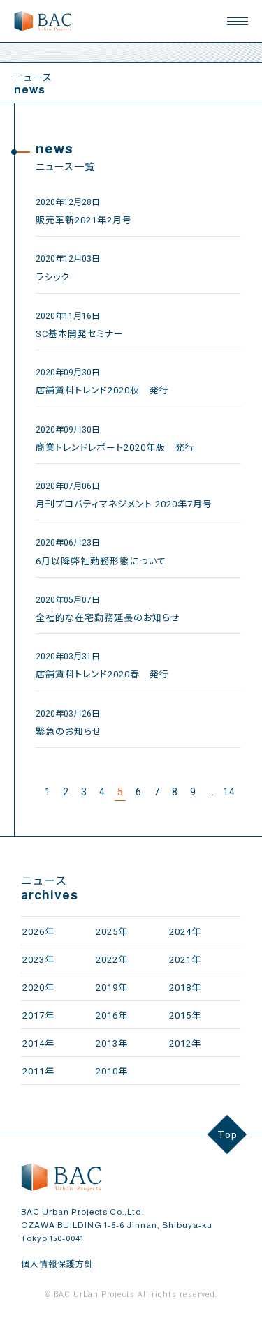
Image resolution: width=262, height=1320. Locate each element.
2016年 (112, 1015)
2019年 (112, 987)
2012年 (185, 1043)
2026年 (38, 932)
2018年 (185, 987)
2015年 (185, 1015)
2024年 (185, 932)
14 (229, 791)
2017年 (38, 1015)
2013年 (112, 1043)
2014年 (38, 1043)
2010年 (112, 1071)
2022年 (112, 959)
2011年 (38, 1071)
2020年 (38, 987)
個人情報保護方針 (57, 1264)
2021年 (185, 959)
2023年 (38, 959)
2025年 (112, 932)
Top (227, 1134)
